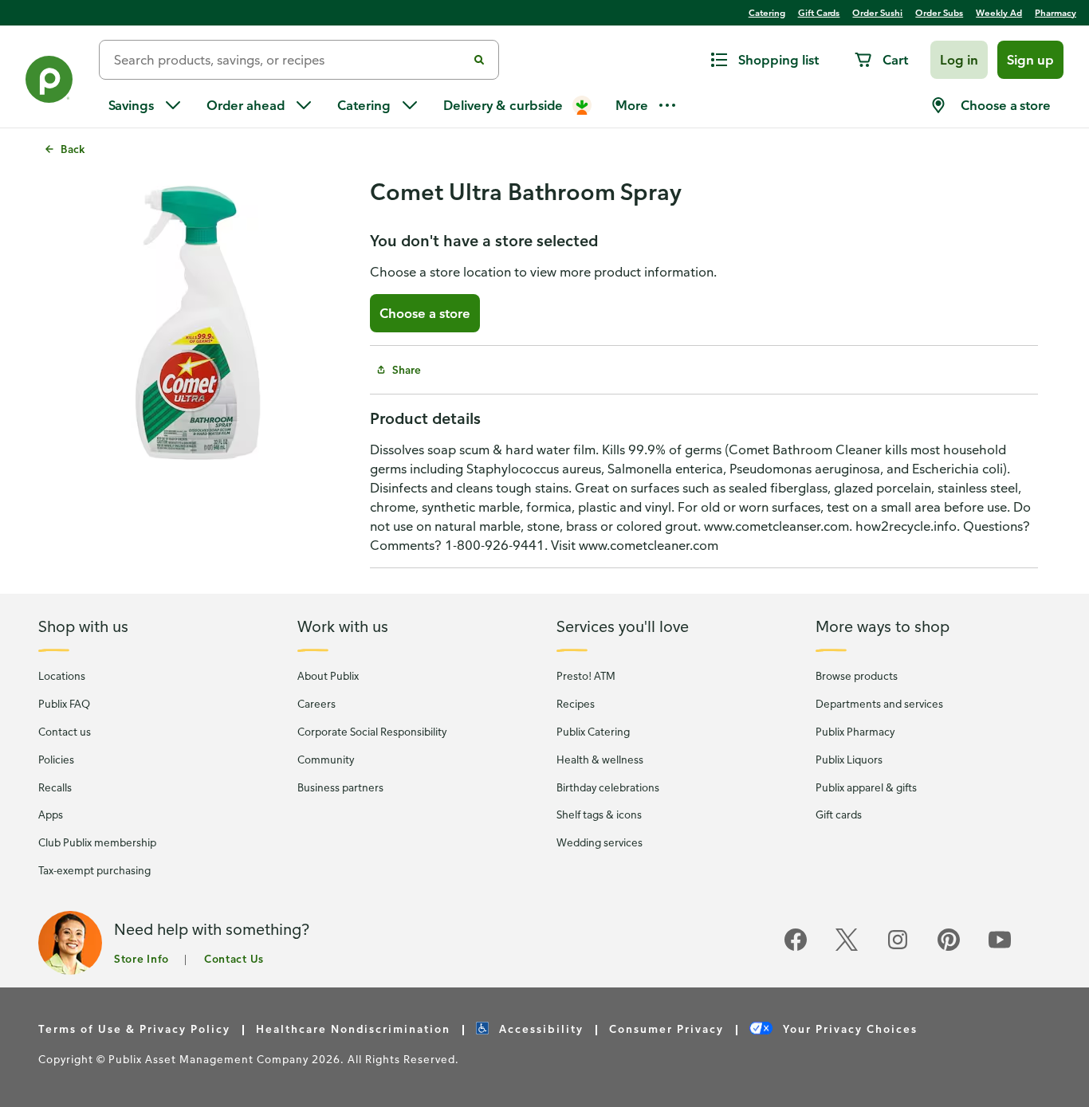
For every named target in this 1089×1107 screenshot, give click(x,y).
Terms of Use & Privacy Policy (134, 1028)
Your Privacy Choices (848, 1028)
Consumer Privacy (666, 1028)
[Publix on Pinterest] (948, 948)
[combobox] (289, 60)
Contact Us (234, 958)
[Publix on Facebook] (795, 948)
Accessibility (539, 1028)
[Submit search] (479, 60)
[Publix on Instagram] (897, 948)
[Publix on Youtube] (999, 948)
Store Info (141, 958)
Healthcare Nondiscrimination (353, 1028)
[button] (959, 60)
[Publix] (49, 82)
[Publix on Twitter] (846, 948)
